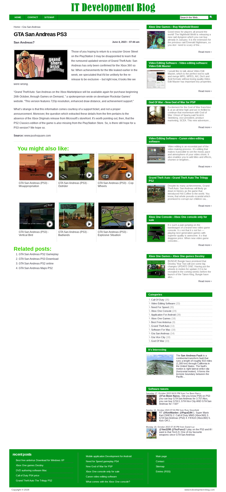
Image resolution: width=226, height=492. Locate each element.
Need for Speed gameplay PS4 (102, 461)
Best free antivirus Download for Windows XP (40, 460)
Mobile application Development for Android (109, 456)
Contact (33, 17)
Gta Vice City (158, 337)
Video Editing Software (163, 303)
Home (18, 17)
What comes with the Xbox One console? (108, 481)
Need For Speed (160, 307)
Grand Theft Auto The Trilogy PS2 (34, 480)
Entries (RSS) (163, 471)
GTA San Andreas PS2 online (36, 263)
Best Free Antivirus (161, 322)
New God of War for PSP (99, 466)
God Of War (157, 341)
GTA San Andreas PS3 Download (38, 258)
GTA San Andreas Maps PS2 (36, 268)
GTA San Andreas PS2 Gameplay (38, 254)
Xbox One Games (161, 318)
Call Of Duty (157, 299)
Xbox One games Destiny (29, 465)
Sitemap (49, 17)
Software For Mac (160, 329)
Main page (161, 456)
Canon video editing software (101, 476)
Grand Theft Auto (160, 326)
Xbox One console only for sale (102, 471)
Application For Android (163, 314)
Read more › (205, 52)
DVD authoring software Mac (31, 470)
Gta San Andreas (31, 27)
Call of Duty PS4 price (27, 475)
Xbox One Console (161, 311)
